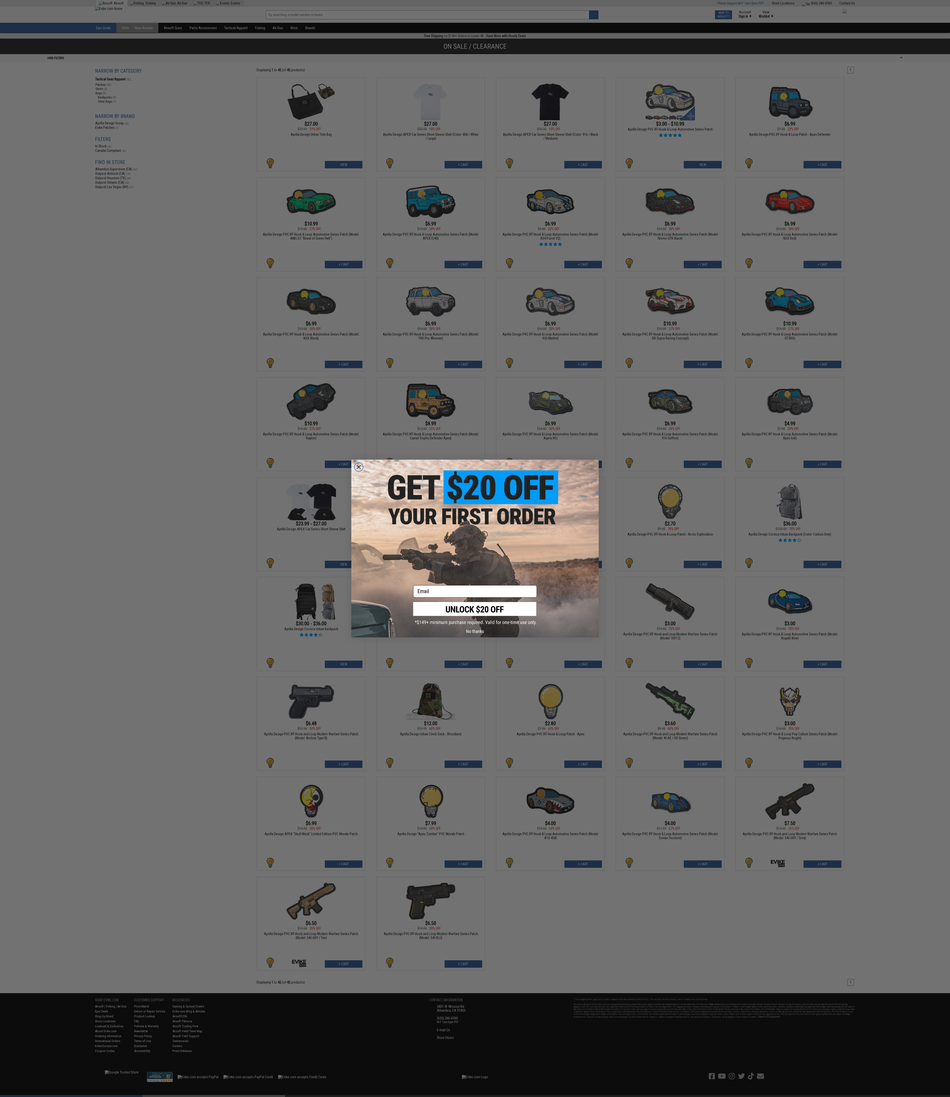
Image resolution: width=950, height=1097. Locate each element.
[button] (475, 613)
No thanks (475, 631)
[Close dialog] (358, 467)
